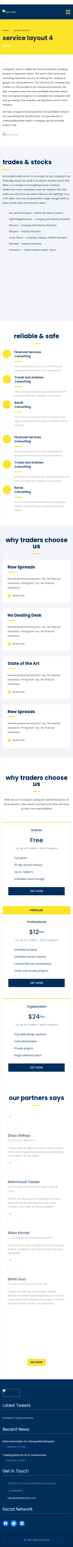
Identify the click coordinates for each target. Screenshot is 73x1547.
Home (5, 30)
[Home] (9, 12)
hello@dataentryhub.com (22, 1498)
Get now (36, 891)
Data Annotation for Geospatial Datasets (28, 1441)
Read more (18, 595)
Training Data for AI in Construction (25, 1455)
